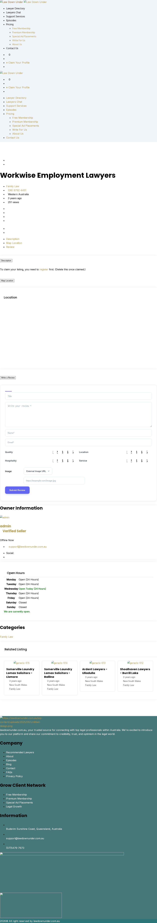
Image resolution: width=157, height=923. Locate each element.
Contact (10, 768)
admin (13, 528)
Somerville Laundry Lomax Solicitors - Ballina (58, 673)
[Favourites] (7, 54)
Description (12, 238)
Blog (8, 764)
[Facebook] (7, 557)
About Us (17, 44)
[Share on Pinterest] (15, 224)
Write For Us (18, 40)
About (9, 756)
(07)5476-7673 (15, 847)
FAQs (9, 772)
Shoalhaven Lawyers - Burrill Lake (135, 671)
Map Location (14, 242)
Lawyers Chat (13, 12)
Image (8, 471)
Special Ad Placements (24, 36)
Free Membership (21, 28)
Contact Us (12, 48)
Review (10, 246)
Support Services (15, 16)
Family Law (12, 186)
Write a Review (8, 378)
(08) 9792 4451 (17, 190)
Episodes (11, 20)
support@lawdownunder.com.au (27, 546)
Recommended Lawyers (20, 752)
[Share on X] (10, 224)
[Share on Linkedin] (12, 224)
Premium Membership (23, 32)
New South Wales (18, 685)
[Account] (7, 58)
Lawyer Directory (15, 8)
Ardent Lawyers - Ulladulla (94, 671)
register (44, 269)
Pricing (9, 24)
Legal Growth (14, 806)
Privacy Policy (14, 776)
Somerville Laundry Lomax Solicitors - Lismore (20, 673)
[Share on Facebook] (7, 224)
